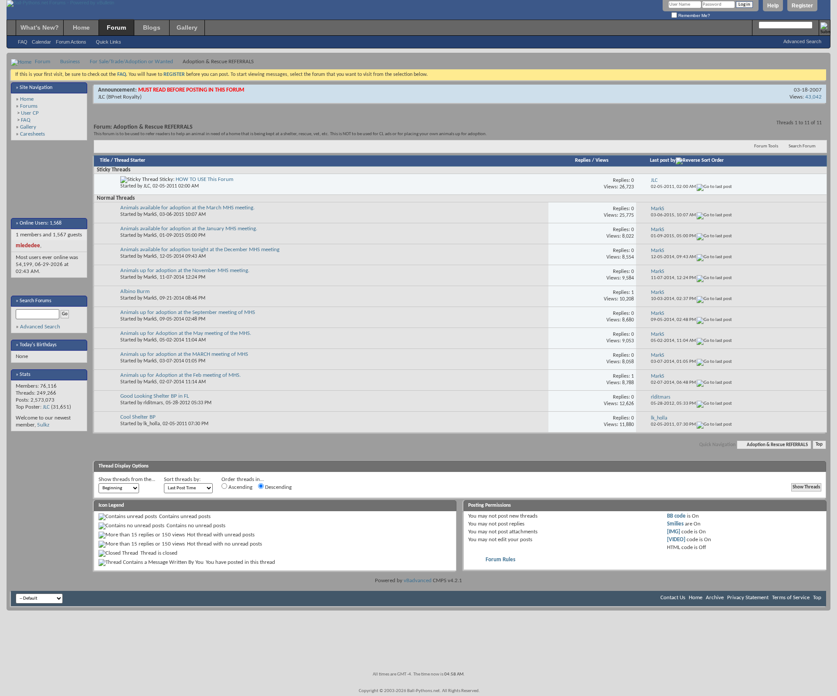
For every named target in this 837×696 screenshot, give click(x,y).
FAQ (22, 41)
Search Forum (802, 146)
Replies (583, 160)
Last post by (663, 160)
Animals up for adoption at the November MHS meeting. (184, 270)
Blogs (151, 27)
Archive (715, 597)
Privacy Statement (748, 597)
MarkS (150, 214)
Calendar (41, 41)
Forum (116, 27)
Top (819, 445)
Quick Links (108, 41)
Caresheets (32, 134)
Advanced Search (802, 41)
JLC (46, 407)
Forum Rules (500, 560)
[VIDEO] (676, 539)
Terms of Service (791, 597)
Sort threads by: (182, 479)
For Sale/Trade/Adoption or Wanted (131, 62)
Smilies (675, 524)
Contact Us (672, 597)
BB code (676, 516)
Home (81, 27)
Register (802, 6)
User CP (30, 113)
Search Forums (35, 301)
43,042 (813, 97)
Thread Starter (129, 160)
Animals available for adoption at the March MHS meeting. (187, 208)
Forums (28, 106)
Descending (278, 487)
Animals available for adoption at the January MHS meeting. (188, 229)
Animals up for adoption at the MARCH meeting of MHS (184, 354)
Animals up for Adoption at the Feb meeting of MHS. (180, 375)
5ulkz (43, 425)
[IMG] (673, 532)
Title (104, 160)
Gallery (187, 27)
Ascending (239, 487)
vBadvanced (418, 580)
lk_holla (151, 423)
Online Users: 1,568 (40, 223)
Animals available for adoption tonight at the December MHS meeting (199, 249)
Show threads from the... (127, 479)
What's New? (39, 27)
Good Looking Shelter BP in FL (154, 396)
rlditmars (153, 403)
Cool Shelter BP (138, 417)
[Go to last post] (714, 186)
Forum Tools (766, 146)
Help (773, 6)
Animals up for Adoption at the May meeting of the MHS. (185, 333)
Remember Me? (693, 15)
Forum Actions (71, 41)
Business (70, 62)
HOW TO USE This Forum (204, 179)
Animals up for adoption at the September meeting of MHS (187, 312)
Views (602, 160)
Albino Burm (135, 291)
